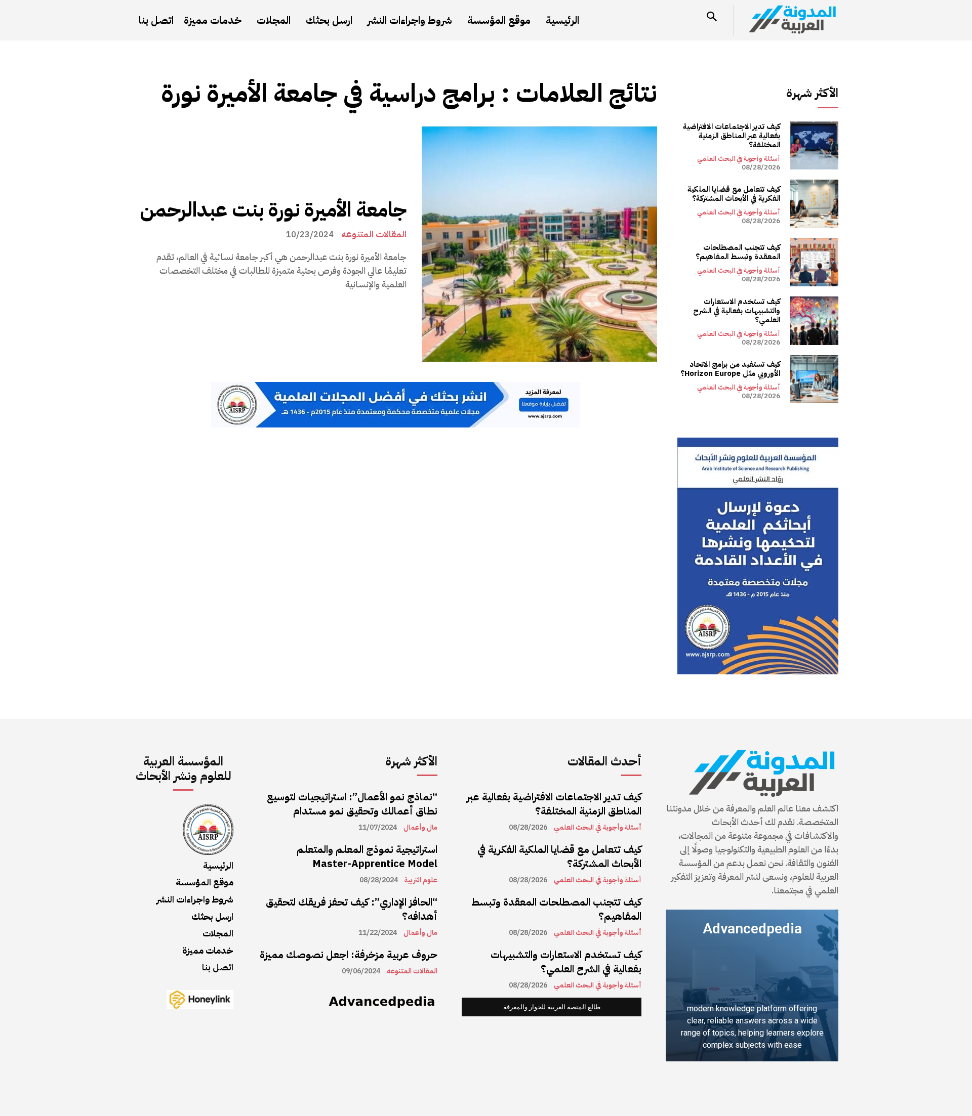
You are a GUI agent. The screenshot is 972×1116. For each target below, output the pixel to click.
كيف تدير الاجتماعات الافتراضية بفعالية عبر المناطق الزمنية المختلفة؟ (731, 135)
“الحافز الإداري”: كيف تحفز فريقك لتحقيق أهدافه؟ (351, 909)
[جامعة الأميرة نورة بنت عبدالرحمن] (539, 244)
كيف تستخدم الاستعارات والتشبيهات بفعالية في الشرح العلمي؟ (736, 310)
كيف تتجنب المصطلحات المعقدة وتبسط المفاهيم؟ (738, 252)
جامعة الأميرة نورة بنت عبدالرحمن (273, 210)
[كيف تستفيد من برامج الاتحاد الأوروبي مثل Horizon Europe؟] (814, 379)
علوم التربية (420, 880)
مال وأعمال (420, 827)
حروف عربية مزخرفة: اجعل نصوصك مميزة (348, 954)
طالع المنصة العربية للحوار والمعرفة (551, 1007)
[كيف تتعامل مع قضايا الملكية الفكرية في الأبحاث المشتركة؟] (814, 204)
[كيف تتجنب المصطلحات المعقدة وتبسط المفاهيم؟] (814, 262)
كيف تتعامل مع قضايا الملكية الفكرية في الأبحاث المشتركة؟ (733, 194)
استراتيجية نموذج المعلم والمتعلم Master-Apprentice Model (367, 856)
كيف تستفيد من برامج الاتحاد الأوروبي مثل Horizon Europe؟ (730, 369)
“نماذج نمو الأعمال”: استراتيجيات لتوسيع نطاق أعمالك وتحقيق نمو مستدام (352, 804)
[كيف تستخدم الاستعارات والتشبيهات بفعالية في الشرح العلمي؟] (814, 320)
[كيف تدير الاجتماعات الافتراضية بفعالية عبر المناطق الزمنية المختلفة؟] (814, 145)
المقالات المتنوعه (374, 234)
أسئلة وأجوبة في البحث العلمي (738, 158)
